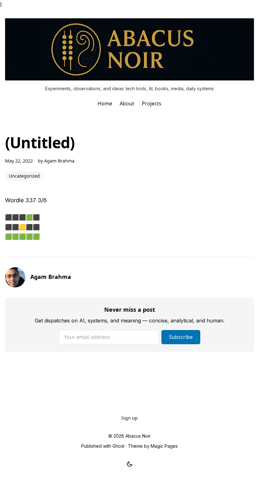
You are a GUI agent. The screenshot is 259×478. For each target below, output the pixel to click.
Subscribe (181, 336)
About (127, 103)
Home (105, 103)
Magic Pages (164, 446)
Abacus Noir (138, 436)
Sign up (129, 418)
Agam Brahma (59, 161)
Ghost (118, 446)
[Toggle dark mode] (130, 464)
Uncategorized (24, 176)
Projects (151, 103)
